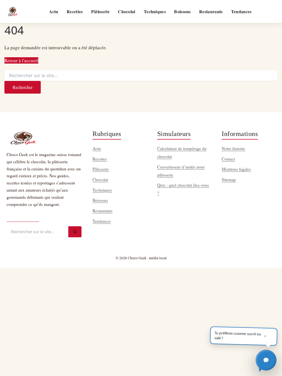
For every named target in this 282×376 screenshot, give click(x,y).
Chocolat (126, 11)
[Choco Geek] (13, 12)
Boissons (182, 11)
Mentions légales (236, 169)
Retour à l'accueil (21, 60)
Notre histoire (233, 148)
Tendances (241, 11)
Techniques (155, 11)
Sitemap (229, 179)
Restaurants (211, 11)
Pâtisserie (100, 11)
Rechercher (22, 87)
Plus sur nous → (23, 216)
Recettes (75, 11)
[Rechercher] (75, 231)
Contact (228, 159)
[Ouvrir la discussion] (266, 360)
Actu (53, 11)
